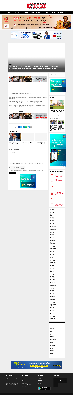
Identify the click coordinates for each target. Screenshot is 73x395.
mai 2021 (52, 310)
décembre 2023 (53, 262)
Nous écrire (40, 381)
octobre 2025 (52, 228)
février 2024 (52, 259)
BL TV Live (53, 12)
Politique (10, 64)
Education (52, 337)
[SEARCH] (63, 75)
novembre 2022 (53, 282)
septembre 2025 (53, 229)
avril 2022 (52, 293)
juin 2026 (52, 215)
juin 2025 (52, 234)
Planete (51, 348)
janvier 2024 (52, 260)
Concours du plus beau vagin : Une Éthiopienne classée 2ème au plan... (59, 204)
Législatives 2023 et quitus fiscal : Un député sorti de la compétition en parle (40, 144)
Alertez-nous (40, 380)
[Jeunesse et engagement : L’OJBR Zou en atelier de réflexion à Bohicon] (61, 122)
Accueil (23, 378)
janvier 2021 (52, 316)
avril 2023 (52, 274)
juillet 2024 (52, 251)
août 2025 (52, 231)
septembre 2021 (53, 304)
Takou (51, 356)
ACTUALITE (26, 12)
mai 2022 (52, 291)
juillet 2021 (52, 307)
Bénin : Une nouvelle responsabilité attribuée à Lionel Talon (14, 144)
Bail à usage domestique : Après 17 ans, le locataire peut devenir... (59, 199)
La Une (51, 342)
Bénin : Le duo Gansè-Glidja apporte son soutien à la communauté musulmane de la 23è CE (28, 144)
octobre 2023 (52, 265)
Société (51, 353)
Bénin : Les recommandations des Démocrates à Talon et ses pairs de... (59, 181)
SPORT (42, 12)
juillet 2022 (52, 288)
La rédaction (24, 381)
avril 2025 (52, 237)
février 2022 (52, 296)
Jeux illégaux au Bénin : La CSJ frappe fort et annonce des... (59, 193)
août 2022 (52, 287)
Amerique (52, 328)
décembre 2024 (53, 243)
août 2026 (52, 212)
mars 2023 (52, 276)
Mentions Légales (25, 383)
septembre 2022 (53, 285)
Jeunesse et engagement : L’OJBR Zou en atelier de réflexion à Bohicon (61, 127)
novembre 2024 (53, 245)
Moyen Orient (52, 345)
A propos (23, 380)
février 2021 (52, 315)
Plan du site (24, 386)
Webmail (39, 383)
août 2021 (52, 305)
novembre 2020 (53, 319)
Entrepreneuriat (53, 339)
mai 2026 (52, 217)
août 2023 (52, 268)
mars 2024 (52, 257)
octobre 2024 (52, 246)
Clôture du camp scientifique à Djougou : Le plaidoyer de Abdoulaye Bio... (57, 111)
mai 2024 (52, 254)
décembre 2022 (53, 280)
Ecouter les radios (41, 378)
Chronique (52, 333)
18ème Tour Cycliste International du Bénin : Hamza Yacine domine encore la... (59, 187)
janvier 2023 (52, 279)
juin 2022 (52, 290)
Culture (51, 334)
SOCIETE (32, 12)
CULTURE (38, 12)
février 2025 (52, 240)
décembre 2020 (53, 318)
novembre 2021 (53, 301)
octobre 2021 (52, 302)
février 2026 (52, 221)
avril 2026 (52, 218)
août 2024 (52, 249)
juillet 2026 (52, 214)
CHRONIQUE (20, 12)
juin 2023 (52, 271)
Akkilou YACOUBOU (13, 70)
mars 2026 (52, 220)
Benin (51, 331)
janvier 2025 (52, 242)
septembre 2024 (53, 248)
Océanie (51, 347)
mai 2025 (52, 235)
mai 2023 (52, 273)
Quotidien (52, 351)
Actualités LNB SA (60, 12)
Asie (51, 330)
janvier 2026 (52, 223)
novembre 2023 (53, 263)
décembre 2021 (53, 299)
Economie (52, 336)
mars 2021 (52, 313)
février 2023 (52, 277)
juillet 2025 (52, 232)
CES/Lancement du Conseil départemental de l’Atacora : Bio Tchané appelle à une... (53, 128)
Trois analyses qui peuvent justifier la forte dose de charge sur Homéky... (59, 175)
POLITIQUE (14, 12)
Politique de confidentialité (26, 384)
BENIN (9, 12)
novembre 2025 (53, 226)
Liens (47, 12)
